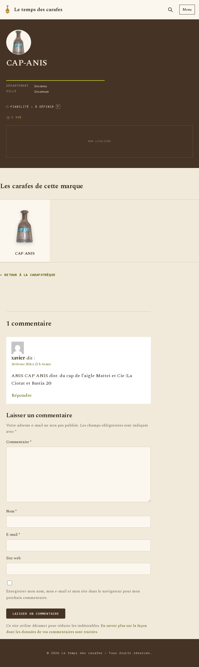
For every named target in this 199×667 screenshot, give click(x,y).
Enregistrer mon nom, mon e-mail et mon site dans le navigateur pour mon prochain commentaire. (73, 594)
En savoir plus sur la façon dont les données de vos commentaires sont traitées (76, 629)
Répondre (21, 395)
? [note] (58, 106)
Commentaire (18, 442)
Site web (13, 558)
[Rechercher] (170, 9)
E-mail (13, 535)
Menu (187, 9)
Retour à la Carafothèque (29, 274)
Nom (11, 511)
